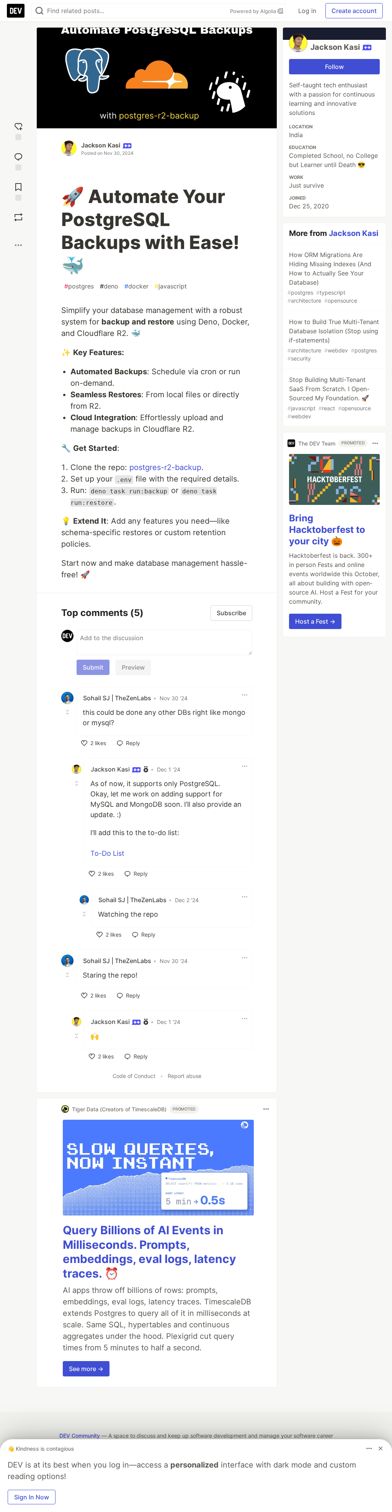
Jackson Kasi (100, 145)
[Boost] (18, 217)
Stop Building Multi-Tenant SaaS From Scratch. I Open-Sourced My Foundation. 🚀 (329, 397)
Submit (93, 667)
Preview (133, 667)
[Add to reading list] (18, 191)
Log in (307, 11)
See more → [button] (86, 1369)
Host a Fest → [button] (315, 621)
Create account (354, 11)
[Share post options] (18, 245)
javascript (171, 286)
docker (136, 286)
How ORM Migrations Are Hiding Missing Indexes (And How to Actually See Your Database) (329, 277)
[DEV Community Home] (15, 10)
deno (109, 286)
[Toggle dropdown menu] (244, 695)
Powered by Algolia (254, 11)
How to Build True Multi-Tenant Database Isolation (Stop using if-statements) (333, 340)
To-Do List (107, 853)
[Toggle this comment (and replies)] (68, 712)
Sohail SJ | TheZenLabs (117, 698)
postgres (79, 286)
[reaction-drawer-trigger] (18, 130)
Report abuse (184, 1076)
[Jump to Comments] (18, 161)
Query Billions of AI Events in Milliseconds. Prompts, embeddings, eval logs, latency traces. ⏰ (149, 1251)
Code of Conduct (134, 1076)
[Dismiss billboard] (380, 1448)
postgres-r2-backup (165, 467)
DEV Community (79, 1435)
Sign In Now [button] (31, 1497)
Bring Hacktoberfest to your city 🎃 (327, 530)
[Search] (39, 11)
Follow (334, 66)
